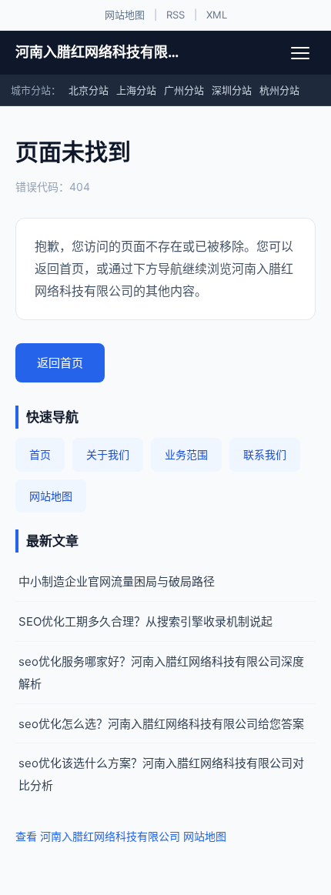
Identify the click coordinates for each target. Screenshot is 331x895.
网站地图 (125, 14)
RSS (175, 14)
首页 (40, 454)
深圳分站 (232, 90)
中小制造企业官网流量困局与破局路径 (116, 581)
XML (216, 14)
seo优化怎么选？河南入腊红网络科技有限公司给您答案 (161, 723)
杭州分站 (279, 90)
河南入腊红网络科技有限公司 (98, 52)
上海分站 (136, 90)
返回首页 (60, 363)
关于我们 (107, 454)
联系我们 (264, 454)
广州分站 (184, 90)
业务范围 (186, 454)
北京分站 (89, 90)
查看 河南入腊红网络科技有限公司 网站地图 (120, 836)
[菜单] (300, 53)
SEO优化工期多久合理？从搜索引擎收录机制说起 (145, 621)
